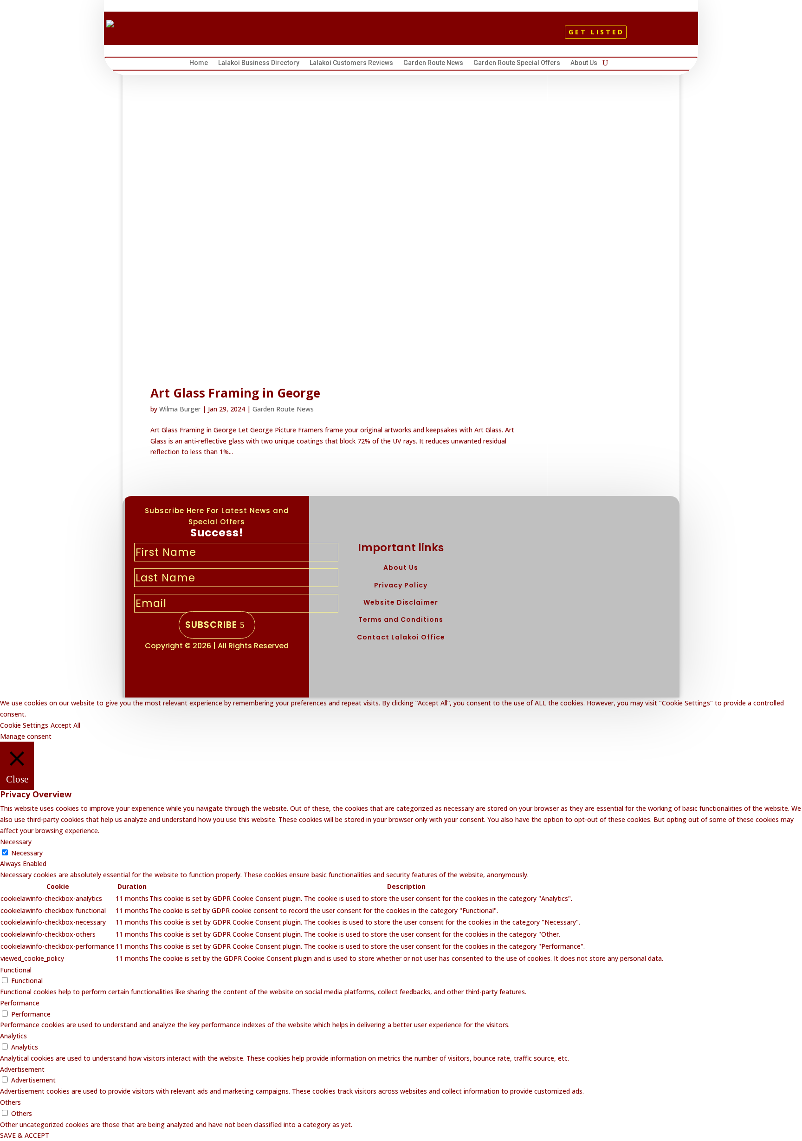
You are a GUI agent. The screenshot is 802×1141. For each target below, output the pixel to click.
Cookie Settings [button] (24, 725)
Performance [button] (19, 1002)
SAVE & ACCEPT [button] (24, 1135)
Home (198, 63)
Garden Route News (433, 63)
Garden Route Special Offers (516, 63)
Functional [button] (16, 969)
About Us (583, 63)
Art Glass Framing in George (235, 393)
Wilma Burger (179, 408)
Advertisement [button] (22, 1069)
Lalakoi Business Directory (258, 63)
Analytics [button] (13, 1035)
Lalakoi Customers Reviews (351, 63)
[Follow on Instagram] (413, 35)
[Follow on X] (397, 35)
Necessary (27, 852)
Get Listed (596, 31)
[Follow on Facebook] (381, 35)
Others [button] (10, 1102)
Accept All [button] (65, 725)
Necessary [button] (16, 841)
